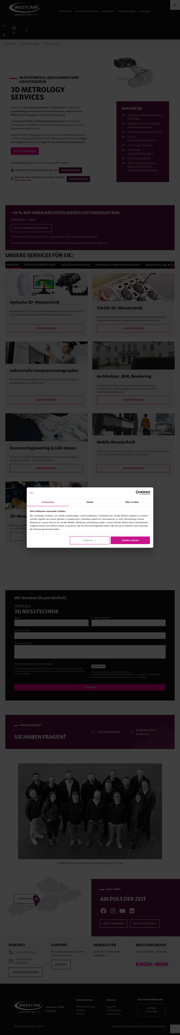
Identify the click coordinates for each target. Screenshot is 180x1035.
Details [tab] (90, 502)
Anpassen (88, 540)
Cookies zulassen (130, 540)
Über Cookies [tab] (132, 502)
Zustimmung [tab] (48, 502)
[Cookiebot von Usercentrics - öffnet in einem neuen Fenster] (138, 493)
